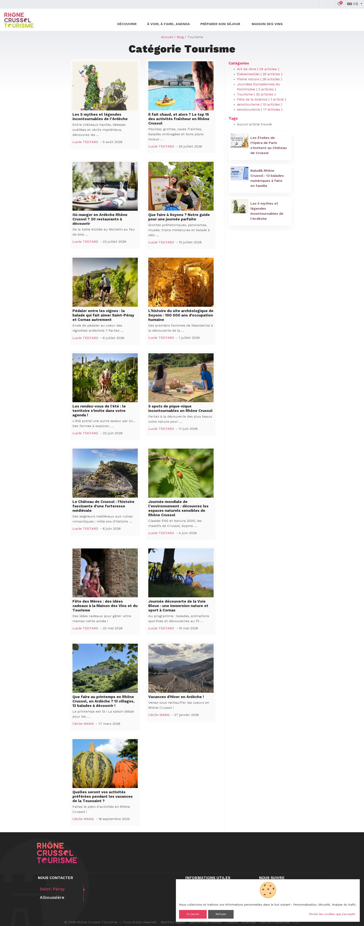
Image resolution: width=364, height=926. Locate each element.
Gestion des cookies (205, 922)
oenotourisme (259, 109)
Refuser (220, 914)
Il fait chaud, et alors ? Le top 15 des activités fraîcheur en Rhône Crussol (178, 119)
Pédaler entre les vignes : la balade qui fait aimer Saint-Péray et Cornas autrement (103, 315)
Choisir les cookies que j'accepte (332, 914)
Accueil (167, 37)
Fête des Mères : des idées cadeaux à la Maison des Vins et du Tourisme (105, 606)
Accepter (192, 914)
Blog (180, 37)
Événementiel (259, 74)
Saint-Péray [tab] (52, 889)
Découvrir (126, 24)
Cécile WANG (83, 724)
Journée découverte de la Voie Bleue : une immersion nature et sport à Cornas (178, 606)
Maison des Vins (267, 24)
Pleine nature (259, 79)
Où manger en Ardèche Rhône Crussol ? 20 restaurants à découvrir (99, 219)
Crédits (232, 922)
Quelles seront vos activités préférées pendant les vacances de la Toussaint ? (102, 797)
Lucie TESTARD (85, 142)
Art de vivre (258, 69)
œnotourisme (259, 104)
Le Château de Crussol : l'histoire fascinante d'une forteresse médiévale (103, 506)
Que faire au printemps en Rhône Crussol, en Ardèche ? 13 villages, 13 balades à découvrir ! (103, 701)
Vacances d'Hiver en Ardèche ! (176, 697)
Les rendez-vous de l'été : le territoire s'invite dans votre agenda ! (99, 411)
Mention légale (173, 922)
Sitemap (249, 922)
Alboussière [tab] (52, 898)
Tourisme (256, 94)
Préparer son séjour (220, 24)
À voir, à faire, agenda (168, 24)
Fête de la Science (261, 99)
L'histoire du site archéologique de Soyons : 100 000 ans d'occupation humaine (180, 315)
